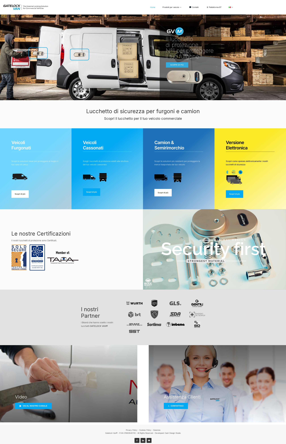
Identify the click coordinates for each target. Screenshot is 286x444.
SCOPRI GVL (83, 65)
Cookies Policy (145, 430)
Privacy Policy (131, 430)
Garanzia (156, 430)
